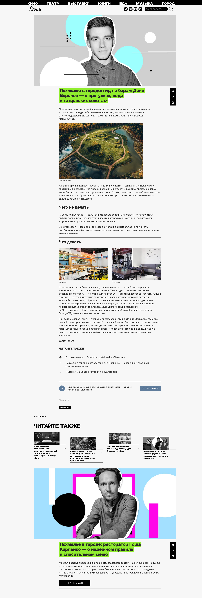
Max (140, 9)
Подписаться (150, 388)
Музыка (144, 3)
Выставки (78, 3)
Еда (123, 3)
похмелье (65, 407)
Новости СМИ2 (40, 416)
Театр (53, 3)
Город (168, 3)
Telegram (126, 9)
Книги (104, 3)
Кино (32, 3)
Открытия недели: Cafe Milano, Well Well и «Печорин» (95, 357)
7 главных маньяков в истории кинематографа (91, 372)
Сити (35, 9)
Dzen (135, 9)
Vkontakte (131, 9)
